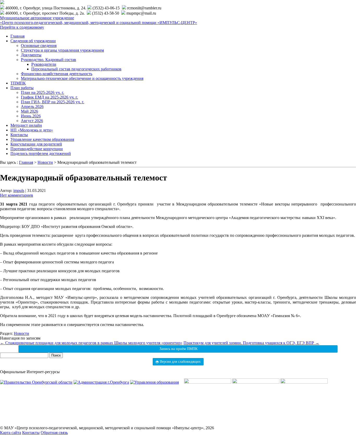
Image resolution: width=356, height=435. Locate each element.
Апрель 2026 (32, 106)
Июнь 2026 (31, 116)
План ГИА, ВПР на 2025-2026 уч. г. (52, 102)
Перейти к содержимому (22, 27)
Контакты (19, 134)
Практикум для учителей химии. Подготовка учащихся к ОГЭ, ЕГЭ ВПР (251, 343)
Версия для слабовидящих (180, 362)
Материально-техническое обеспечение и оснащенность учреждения (82, 78)
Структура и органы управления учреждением (62, 50)
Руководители (43, 64)
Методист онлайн (26, 125)
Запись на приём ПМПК (178, 349)
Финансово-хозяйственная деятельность (56, 73)
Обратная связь (54, 432)
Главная (17, 36)
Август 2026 (32, 120)
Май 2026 (29, 111)
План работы (22, 88)
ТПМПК (18, 83)
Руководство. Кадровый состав (48, 59)
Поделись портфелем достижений (40, 153)
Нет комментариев (16, 195)
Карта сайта (10, 432)
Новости (21, 333)
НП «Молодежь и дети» (31, 130)
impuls (18, 190)
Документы (31, 55)
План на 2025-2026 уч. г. (42, 92)
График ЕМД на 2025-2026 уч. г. (49, 97)
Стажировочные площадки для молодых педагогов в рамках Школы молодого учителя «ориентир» (91, 343)
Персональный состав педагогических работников (76, 69)
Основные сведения (39, 45)
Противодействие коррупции (36, 149)
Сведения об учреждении (33, 41)
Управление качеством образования (42, 139)
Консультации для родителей (36, 144)
